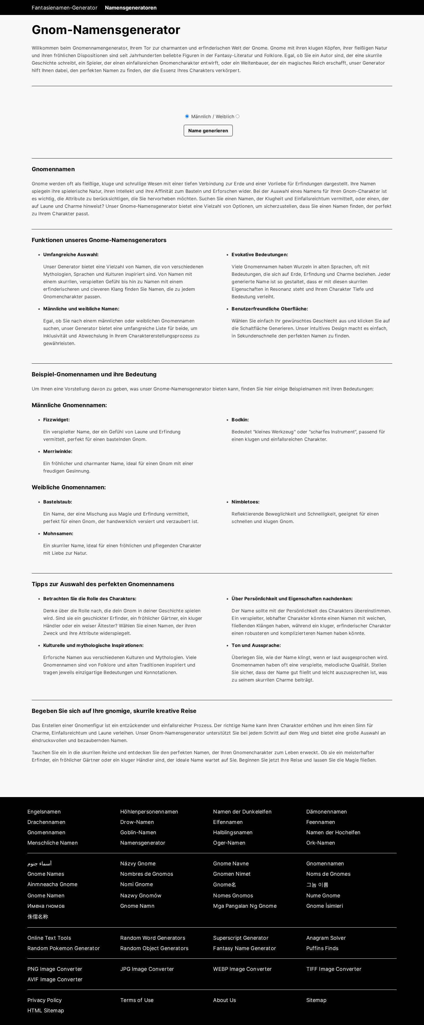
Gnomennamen (46, 832)
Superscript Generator (240, 938)
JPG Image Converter (147, 969)
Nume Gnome (323, 895)
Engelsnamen (44, 812)
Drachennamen (46, 822)
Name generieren (208, 130)
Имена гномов (46, 906)
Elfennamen (228, 822)
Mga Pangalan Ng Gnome (244, 906)
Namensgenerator (142, 843)
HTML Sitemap (45, 1010)
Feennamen (320, 822)
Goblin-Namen (138, 832)
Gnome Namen (46, 895)
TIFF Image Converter (333, 969)
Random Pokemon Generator (63, 948)
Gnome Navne (231, 863)
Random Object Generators (154, 948)
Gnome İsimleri (324, 906)
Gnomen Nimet (232, 874)
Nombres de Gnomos (146, 874)
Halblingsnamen (233, 832)
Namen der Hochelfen (333, 832)
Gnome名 (224, 884)
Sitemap (316, 1000)
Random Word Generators (152, 938)
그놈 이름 (317, 884)
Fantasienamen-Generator (64, 8)
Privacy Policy (44, 1000)
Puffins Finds (322, 948)
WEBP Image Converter (242, 969)
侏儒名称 (37, 916)
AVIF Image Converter (54, 979)
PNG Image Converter (54, 969)
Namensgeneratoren (131, 8)
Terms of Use (136, 1000)
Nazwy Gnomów (141, 895)
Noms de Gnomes (328, 874)
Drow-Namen (137, 822)
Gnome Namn (137, 906)
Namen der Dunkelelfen (242, 812)
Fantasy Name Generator (244, 948)
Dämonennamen (326, 812)
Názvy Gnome (137, 863)
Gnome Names (45, 874)
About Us (224, 1000)
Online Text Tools (49, 938)
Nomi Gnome (136, 884)
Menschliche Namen (52, 843)
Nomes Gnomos (233, 895)
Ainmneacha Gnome (52, 884)
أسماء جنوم (39, 863)
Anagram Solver (326, 938)
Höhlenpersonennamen (149, 812)
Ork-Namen (320, 843)
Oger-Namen (229, 843)
